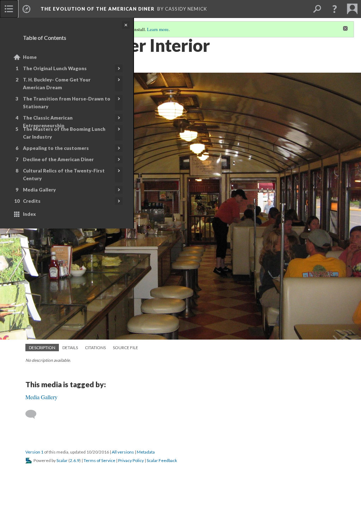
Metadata (146, 452)
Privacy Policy (131, 460)
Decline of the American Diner (58, 159)
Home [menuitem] (30, 57)
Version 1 (34, 452)
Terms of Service (99, 460)
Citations (95, 347)
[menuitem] (9, 9)
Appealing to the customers (56, 148)
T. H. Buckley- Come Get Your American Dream (57, 83)
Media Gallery (39, 190)
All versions (123, 452)
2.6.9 (74, 460)
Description (42, 347)
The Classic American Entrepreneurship (48, 121)
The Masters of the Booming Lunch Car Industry (64, 133)
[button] (334, 9)
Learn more (158, 29)
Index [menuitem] (29, 214)
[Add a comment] (34, 414)
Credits (32, 201)
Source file (125, 347)
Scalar (62, 460)
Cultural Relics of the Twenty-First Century (64, 174)
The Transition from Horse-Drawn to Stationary (66, 102)
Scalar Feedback (162, 460)
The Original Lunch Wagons (55, 68)
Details (70, 347)
